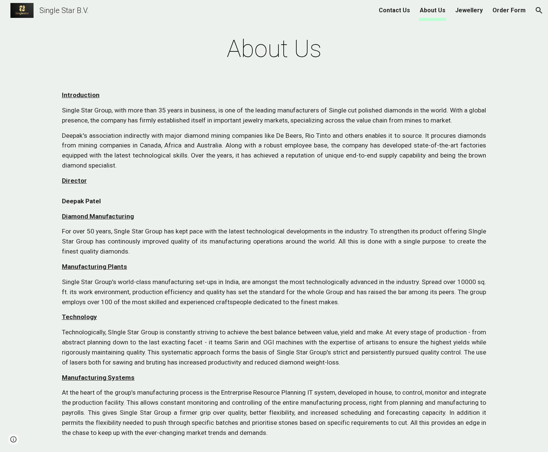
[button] (539, 10)
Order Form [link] (509, 10)
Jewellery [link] (469, 10)
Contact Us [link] (394, 10)
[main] (274, 49)
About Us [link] (432, 10)
